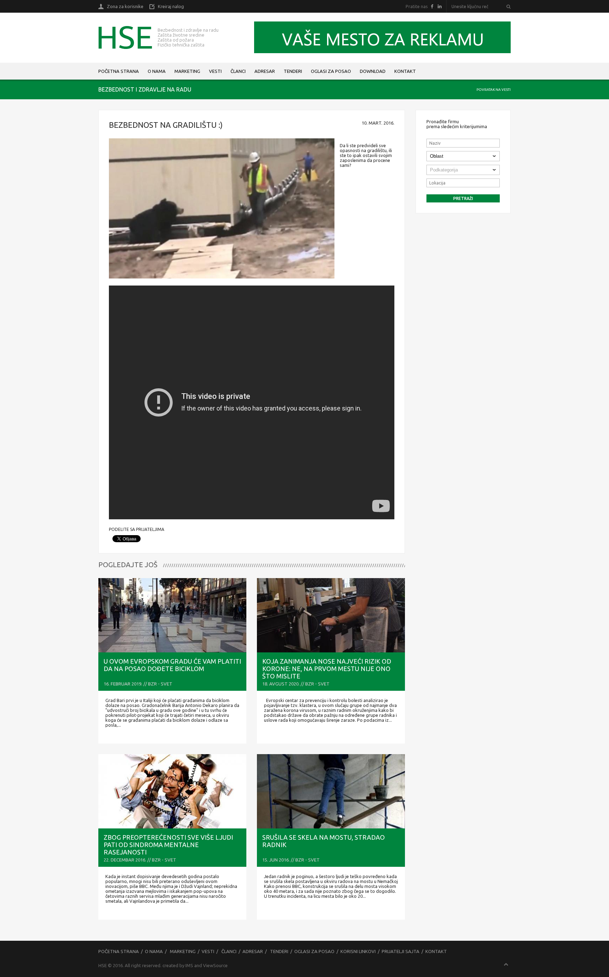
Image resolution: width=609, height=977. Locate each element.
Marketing (187, 71)
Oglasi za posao (331, 71)
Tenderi (293, 71)
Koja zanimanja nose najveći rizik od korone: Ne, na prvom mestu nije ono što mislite (326, 668)
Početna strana (118, 71)
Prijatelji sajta (400, 951)
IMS (189, 965)
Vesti (215, 71)
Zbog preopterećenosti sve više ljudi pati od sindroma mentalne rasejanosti (168, 845)
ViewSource (215, 965)
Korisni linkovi (358, 951)
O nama (157, 71)
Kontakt (405, 71)
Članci (238, 71)
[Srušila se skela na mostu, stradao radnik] (331, 791)
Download (373, 71)
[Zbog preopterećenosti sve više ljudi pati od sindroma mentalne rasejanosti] (172, 791)
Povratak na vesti (493, 90)
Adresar (264, 71)
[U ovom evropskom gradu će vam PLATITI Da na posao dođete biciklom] (172, 615)
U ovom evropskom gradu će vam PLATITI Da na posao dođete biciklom (172, 665)
